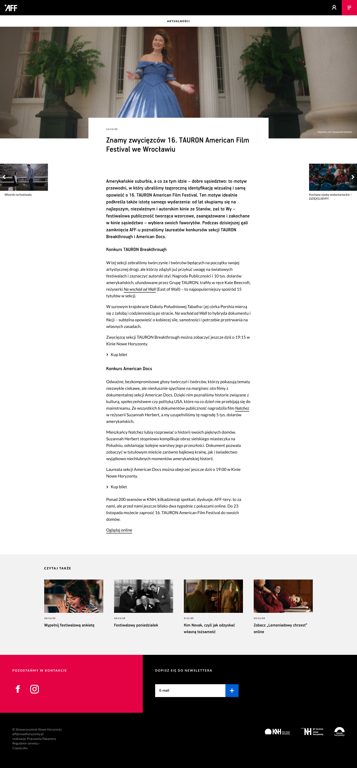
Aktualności (178, 21)
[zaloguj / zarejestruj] (334, 7)
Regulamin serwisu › (26, 743)
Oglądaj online (119, 530)
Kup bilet (119, 354)
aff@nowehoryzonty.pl (28, 734)
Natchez (242, 408)
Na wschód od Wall (140, 289)
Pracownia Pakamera (41, 739)
